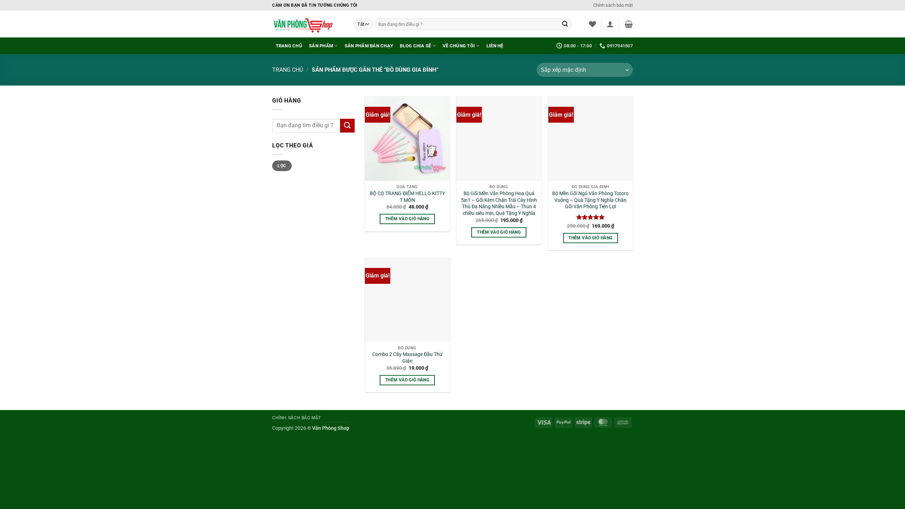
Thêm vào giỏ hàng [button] (407, 218)
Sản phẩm (321, 45)
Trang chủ (289, 45)
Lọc (282, 165)
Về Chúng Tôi (459, 45)
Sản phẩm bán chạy (369, 45)
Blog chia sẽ (415, 45)
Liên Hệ (494, 45)
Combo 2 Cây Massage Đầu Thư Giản (407, 357)
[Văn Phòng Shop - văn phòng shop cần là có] (307, 24)
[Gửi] (565, 24)
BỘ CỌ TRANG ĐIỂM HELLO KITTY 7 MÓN (407, 197)
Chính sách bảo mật (613, 5)
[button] (610, 24)
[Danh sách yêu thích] (592, 24)
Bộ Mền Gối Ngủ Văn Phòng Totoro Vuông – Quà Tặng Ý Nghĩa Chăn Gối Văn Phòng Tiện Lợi (590, 200)
